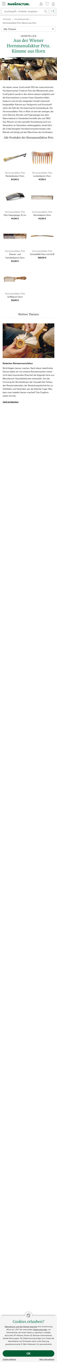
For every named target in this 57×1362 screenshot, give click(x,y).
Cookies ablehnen (9, 1359)
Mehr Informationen (46, 1359)
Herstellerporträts (21, 19)
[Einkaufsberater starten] (52, 11)
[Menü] (4, 3)
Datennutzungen (40, 1329)
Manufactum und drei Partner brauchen (21, 1326)
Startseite (7, 19)
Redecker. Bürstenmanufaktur (18, 363)
